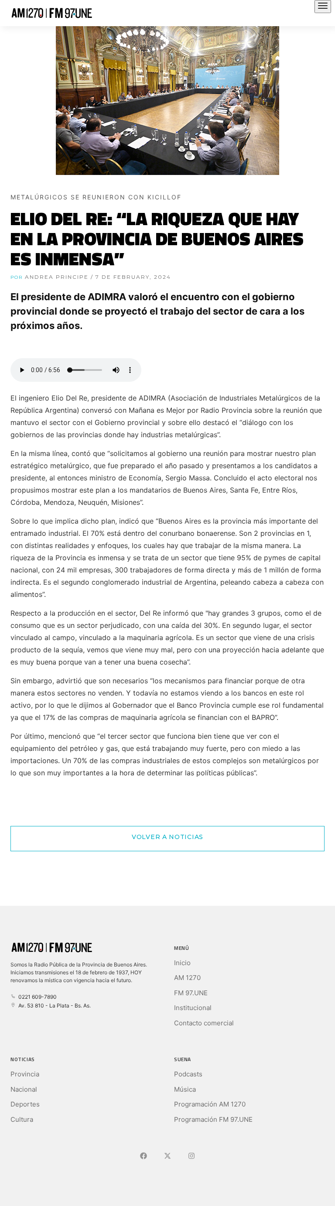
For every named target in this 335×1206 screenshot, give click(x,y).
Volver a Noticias (167, 837)
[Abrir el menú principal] (322, 6)
